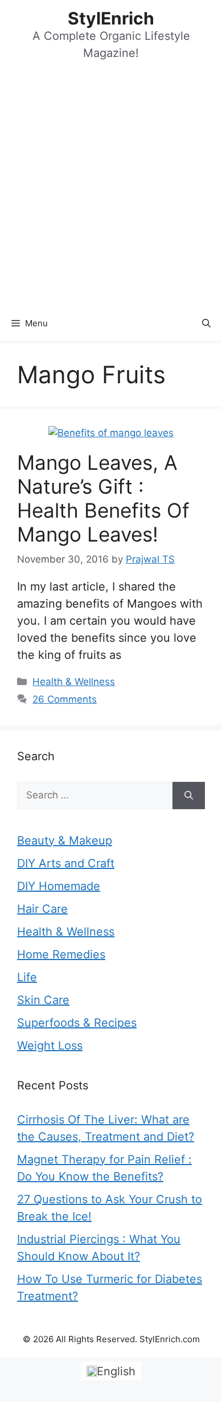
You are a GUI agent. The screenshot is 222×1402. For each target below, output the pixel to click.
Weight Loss (50, 1045)
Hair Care (42, 909)
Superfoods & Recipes (77, 1023)
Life (27, 977)
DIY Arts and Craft (65, 863)
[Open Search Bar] (206, 323)
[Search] (188, 795)
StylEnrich (111, 18)
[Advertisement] (111, 190)
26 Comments (64, 699)
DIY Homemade (58, 886)
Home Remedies (61, 954)
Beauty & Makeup (64, 840)
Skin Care (43, 1000)
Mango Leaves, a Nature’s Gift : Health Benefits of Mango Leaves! (103, 498)
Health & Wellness (73, 681)
